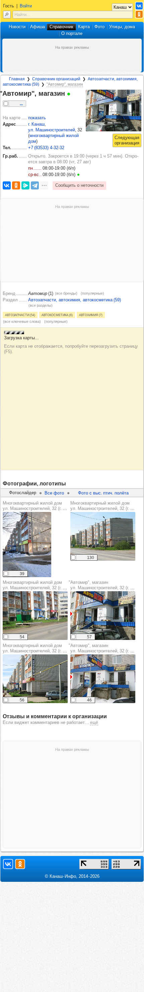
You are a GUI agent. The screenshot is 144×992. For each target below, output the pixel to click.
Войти (26, 5)
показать (37, 117)
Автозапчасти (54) (20, 314)
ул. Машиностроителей (51, 129)
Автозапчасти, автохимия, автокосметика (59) (74, 299)
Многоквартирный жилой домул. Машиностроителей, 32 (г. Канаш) (40, 506)
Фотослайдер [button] (22, 492)
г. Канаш (36, 124)
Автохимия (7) (90, 314)
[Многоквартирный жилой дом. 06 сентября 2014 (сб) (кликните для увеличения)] (35, 615)
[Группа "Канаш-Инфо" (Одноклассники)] (139, 14)
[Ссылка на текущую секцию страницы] (74, 93)
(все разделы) (40, 305)
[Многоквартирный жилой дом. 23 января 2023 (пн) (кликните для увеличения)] (27, 544)
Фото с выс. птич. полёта (103, 492)
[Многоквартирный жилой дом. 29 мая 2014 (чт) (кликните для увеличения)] (35, 678)
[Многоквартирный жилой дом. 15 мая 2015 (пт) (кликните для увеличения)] (102, 536)
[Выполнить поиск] (7, 14)
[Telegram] (35, 185)
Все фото (54, 492)
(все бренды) (66, 293)
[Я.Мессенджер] (25, 185)
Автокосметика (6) (57, 314)
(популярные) (92, 293)
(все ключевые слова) (22, 321)
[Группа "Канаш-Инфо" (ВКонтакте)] (139, 6)
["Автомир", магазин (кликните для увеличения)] (113, 110)
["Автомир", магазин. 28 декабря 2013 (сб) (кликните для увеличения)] (102, 678)
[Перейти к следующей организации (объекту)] (127, 140)
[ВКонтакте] (7, 185)
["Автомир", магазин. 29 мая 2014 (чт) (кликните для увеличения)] (102, 615)
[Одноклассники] (16, 185)
